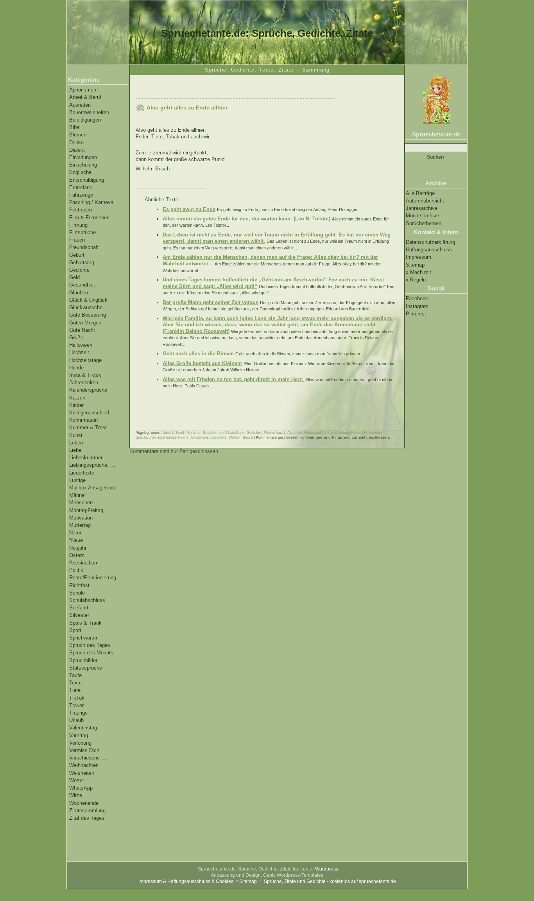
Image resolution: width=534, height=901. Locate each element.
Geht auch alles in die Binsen (198, 353)
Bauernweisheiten (89, 112)
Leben (76, 443)
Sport (75, 630)
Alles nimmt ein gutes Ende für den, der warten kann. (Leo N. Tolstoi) (246, 219)
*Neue (76, 540)
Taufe (75, 675)
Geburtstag (81, 262)
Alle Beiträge (420, 193)
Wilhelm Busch (241, 437)
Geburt (76, 255)
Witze (75, 795)
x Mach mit (418, 272)
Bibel (75, 127)
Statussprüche (85, 668)
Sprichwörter (83, 638)
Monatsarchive (422, 216)
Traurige (78, 713)
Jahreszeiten (83, 382)
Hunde (76, 368)
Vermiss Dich (84, 750)
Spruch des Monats (91, 653)
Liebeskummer (85, 457)
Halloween (80, 345)
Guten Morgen (85, 323)
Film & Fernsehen (89, 217)
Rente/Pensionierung (92, 577)
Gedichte (79, 270)
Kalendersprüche (88, 390)
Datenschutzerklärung (430, 242)
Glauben (78, 293)
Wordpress (326, 869)
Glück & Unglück (88, 300)
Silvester (79, 615)
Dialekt (77, 150)
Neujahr (77, 548)
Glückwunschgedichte (208, 437)
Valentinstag (83, 728)
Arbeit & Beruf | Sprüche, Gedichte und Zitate (198, 433)
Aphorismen (82, 90)
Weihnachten (84, 765)
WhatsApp (81, 788)
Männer (77, 495)
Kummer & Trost (88, 427)
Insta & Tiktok (85, 375)
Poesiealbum (84, 563)
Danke (76, 142)
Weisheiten (81, 773)
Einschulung (83, 165)
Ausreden (80, 105)
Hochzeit (79, 352)
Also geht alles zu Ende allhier (187, 107)
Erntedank (80, 187)
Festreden (80, 210)
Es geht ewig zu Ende (189, 209)
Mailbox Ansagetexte (92, 488)
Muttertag (80, 525)
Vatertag (78, 735)
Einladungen (83, 157)
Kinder (76, 405)
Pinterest (416, 314)
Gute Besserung (87, 315)
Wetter (76, 780)
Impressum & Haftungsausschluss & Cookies (185, 881)
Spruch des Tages (89, 645)
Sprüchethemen (423, 223)
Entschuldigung (86, 180)
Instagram (417, 306)
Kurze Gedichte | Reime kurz (259, 433)
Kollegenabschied (89, 413)
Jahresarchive (421, 208)
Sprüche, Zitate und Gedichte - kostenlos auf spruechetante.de (330, 881)
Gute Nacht (82, 330)
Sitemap (415, 265)
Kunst (75, 435)
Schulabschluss (87, 600)
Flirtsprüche (82, 232)
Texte (75, 683)
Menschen (81, 502)
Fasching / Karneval (92, 202)
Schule (77, 593)
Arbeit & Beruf (85, 97)
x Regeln (416, 280)
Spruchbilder (83, 660)
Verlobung (80, 743)
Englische (80, 172)
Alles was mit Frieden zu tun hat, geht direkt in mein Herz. (233, 379)
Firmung (78, 225)
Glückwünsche (85, 307)
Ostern (76, 555)
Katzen (77, 398)
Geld (74, 277)
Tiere (75, 690)
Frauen (77, 240)
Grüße (76, 337)
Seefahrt (78, 608)
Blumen (77, 135)
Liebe (75, 450)
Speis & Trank (85, 623)
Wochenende (84, 803)
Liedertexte (81, 473)
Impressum (418, 257)
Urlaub (76, 720)
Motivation (81, 518)
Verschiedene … (87, 758)
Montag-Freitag (86, 510)
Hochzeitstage (85, 360)
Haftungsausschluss (429, 250)
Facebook (417, 298)
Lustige (77, 480)
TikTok (76, 698)
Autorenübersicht (425, 201)
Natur (75, 533)
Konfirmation (83, 420)
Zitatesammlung (87, 810)
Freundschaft (84, 247)
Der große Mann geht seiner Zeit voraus (210, 302)
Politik (76, 570)
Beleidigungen (85, 120)
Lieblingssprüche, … (92, 465)
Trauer (76, 705)
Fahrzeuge (81, 195)
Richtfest (79, 585)
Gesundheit (82, 285)
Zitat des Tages (86, 818)
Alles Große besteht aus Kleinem (202, 363)
